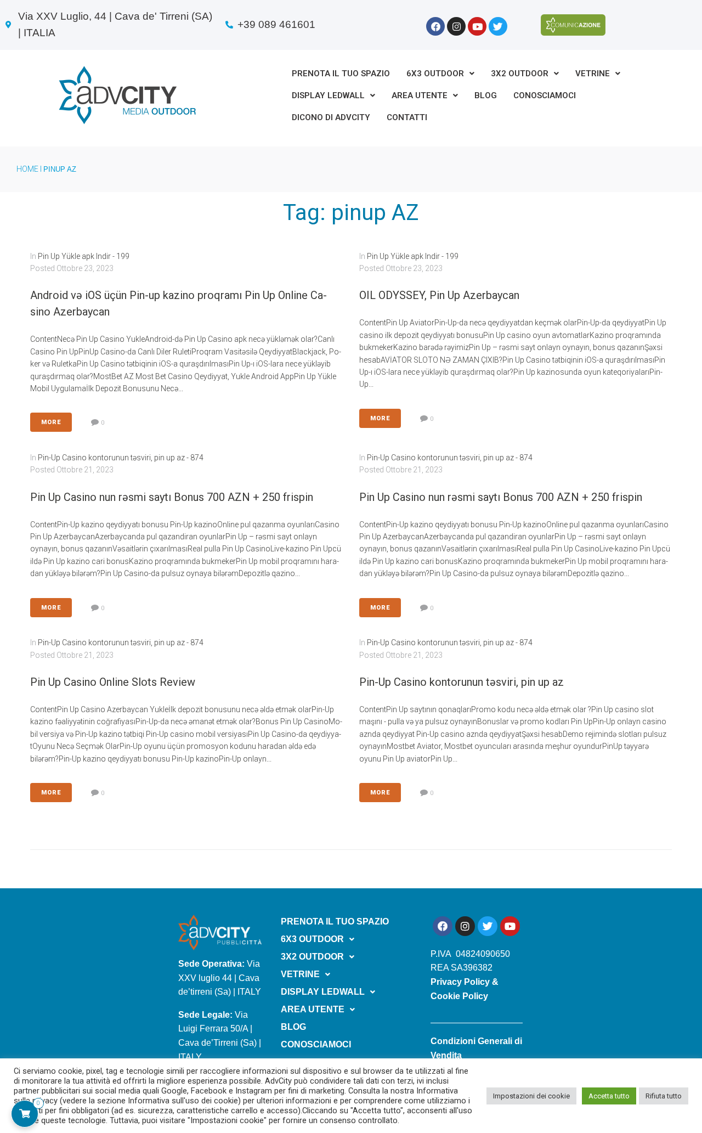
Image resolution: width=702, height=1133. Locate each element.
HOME (27, 169)
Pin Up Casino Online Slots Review (112, 682)
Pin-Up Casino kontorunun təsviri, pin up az (461, 682)
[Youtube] (477, 26)
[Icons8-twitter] (498, 26)
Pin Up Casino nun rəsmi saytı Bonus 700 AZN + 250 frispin (171, 497)
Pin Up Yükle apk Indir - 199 (83, 256)
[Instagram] (456, 26)
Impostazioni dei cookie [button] (531, 1096)
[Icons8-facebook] (435, 26)
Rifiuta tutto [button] (664, 1096)
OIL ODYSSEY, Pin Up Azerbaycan (439, 295)
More (51, 422)
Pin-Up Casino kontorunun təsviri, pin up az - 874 (120, 457)
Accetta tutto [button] (609, 1096)
